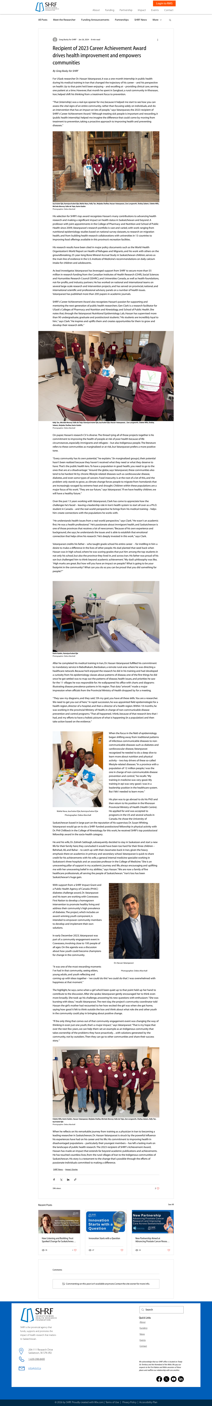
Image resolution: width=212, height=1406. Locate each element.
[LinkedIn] (181, 1379)
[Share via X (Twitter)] (61, 1179)
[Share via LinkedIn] (68, 1179)
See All (171, 1204)
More (155, 19)
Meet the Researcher (64, 19)
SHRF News (140, 19)
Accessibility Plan (148, 1402)
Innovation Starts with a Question (104, 1238)
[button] (96, 10)
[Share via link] (75, 1179)
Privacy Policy (129, 1402)
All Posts (42, 19)
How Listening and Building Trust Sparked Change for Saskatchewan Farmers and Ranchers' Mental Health (58, 1240)
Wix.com (98, 1402)
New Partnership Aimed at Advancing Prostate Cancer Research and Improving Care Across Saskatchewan (152, 1240)
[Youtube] (174, 1379)
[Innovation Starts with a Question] (106, 1221)
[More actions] (157, 39)
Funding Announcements (95, 19)
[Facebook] (159, 1379)
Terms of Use (112, 1402)
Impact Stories (71, 1169)
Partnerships (122, 19)
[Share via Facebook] (54, 1179)
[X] (166, 1379)
